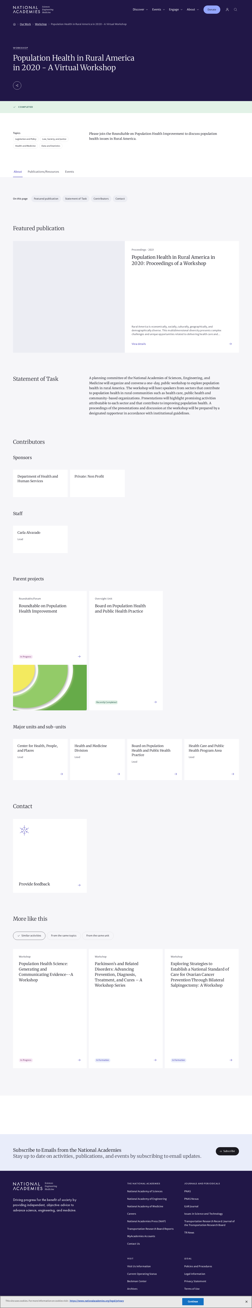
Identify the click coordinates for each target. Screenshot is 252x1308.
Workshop (20, 47)
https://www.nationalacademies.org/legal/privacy (96, 1300)
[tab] (18, 172)
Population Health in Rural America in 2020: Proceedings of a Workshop (173, 260)
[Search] (235, 9)
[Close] (246, 1301)
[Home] (14, 23)
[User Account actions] (227, 9)
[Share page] (17, 85)
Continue (193, 1301)
